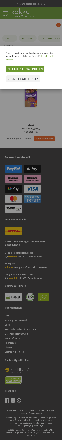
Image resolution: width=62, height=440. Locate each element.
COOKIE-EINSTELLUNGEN (23, 79)
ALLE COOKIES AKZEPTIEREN (25, 69)
